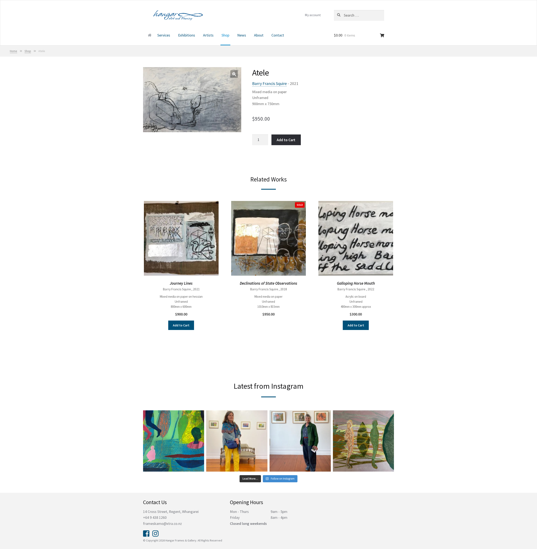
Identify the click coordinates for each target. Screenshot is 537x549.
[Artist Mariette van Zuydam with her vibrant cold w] (236, 441)
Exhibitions (186, 35)
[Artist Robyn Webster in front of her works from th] (300, 441)
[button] (234, 74)
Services (163, 35)
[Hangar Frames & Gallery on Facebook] (146, 533)
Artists (208, 35)
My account (313, 15)
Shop (225, 35)
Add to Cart (286, 139)
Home (149, 35)
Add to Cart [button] (181, 325)
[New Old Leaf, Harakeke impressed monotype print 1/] (363, 441)
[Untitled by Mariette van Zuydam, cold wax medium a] (173, 441)
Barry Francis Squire (269, 83)
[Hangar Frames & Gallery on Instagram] (155, 533)
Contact (277, 35)
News (241, 35)
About (258, 35)
